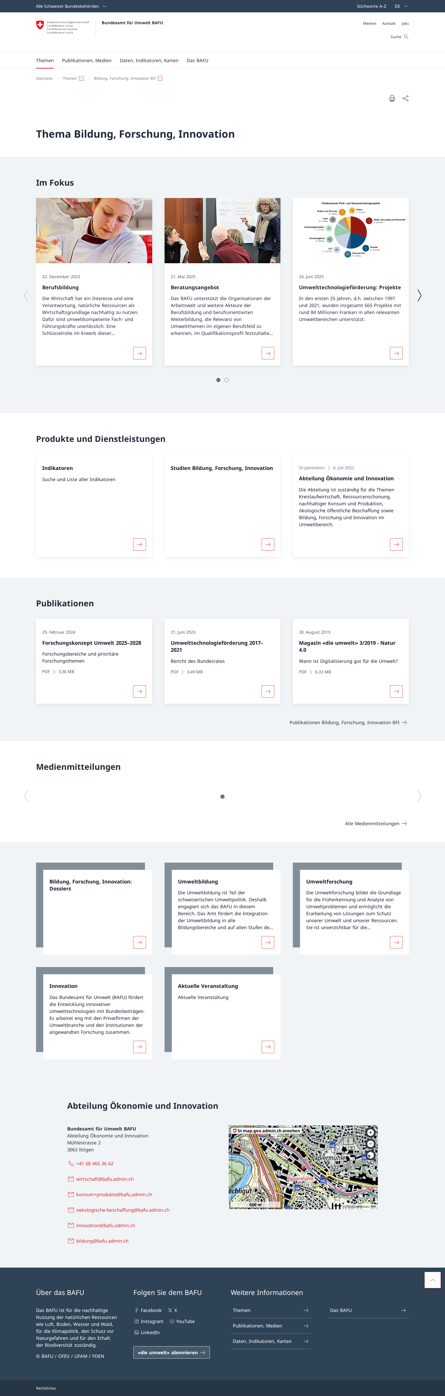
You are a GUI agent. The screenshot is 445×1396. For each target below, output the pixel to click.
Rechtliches (46, 1388)
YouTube (185, 1321)
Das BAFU (341, 1310)
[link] (94, 909)
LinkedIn (150, 1332)
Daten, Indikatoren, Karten (262, 1341)
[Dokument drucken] (392, 98)
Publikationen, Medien (257, 1326)
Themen (242, 1310)
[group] (94, 282)
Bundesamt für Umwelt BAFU (132, 23)
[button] (45, 60)
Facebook (151, 1310)
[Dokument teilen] (405, 98)
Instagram (152, 1321)
